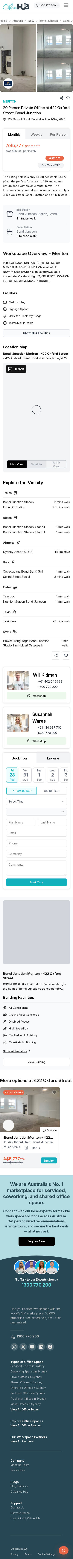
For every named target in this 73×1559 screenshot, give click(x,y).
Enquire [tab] (53, 758)
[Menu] (66, 5)
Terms (28, 1554)
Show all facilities (15, 1051)
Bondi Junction (48, 20)
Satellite (36, 464)
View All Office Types (24, 1409)
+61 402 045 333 (50, 681)
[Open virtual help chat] (64, 1550)
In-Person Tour (21, 790)
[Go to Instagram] (14, 1347)
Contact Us (17, 1507)
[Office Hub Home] (16, 6)
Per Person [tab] (59, 134)
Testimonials (17, 1470)
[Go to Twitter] (23, 1347)
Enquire (49, 1160)
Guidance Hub (19, 1491)
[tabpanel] (36, 155)
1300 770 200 (48, 687)
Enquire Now (36, 1241)
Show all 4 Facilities (36, 333)
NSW (31, 20)
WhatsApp (39, 695)
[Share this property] (56, 655)
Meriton (9, 101)
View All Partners (22, 1441)
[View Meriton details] (8, 83)
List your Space (20, 1512)
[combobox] (36, 801)
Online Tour (51, 790)
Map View (16, 464)
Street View (56, 464)
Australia (18, 20)
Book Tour (36, 882)
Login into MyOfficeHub (25, 1518)
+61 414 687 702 (50, 727)
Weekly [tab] (36, 134)
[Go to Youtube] (32, 1347)
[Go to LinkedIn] (41, 1347)
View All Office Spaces (25, 1425)
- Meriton (58, 253)
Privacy (14, 1554)
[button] (36, 58)
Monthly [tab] (14, 134)
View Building (36, 1062)
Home (3, 20)
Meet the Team (19, 1464)
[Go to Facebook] (50, 1347)
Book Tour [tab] (20, 758)
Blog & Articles (19, 1486)
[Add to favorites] (66, 655)
